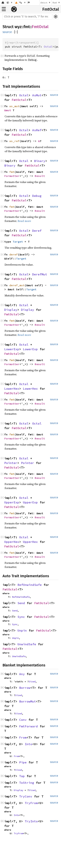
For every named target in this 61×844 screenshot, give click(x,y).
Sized (32, 681)
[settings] (55, 16)
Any (22, 674)
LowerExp (11, 349)
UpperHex (11, 542)
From (23, 737)
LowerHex (11, 389)
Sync (21, 617)
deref (13, 254)
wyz (18, 26)
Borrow (24, 688)
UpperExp (11, 502)
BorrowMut (27, 701)
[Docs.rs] (3, 2)
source (7, 32)
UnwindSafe (26, 644)
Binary (39, 161)
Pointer (10, 463)
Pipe (23, 762)
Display (10, 310)
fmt (27, 26)
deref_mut (17, 285)
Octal (48, 46)
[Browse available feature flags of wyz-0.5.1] (28, 2)
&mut (8, 110)
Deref (37, 231)
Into (28, 744)
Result (40, 176)
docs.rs (43, 2)
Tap (22, 776)
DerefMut (39, 274)
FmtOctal (50, 9)
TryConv (25, 796)
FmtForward (28, 726)
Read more (24, 221)
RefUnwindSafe (29, 585)
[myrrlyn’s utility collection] (10, 2)
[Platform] (22, 2)
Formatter (11, 176)
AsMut (37, 95)
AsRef (37, 130)
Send (21, 603)
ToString (26, 783)
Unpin (22, 630)
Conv (23, 720)
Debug (37, 196)
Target (18, 241)
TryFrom (31, 803)
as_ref (14, 141)
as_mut (14, 106)
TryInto (31, 821)
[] (16, 32)
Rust (55, 2)
